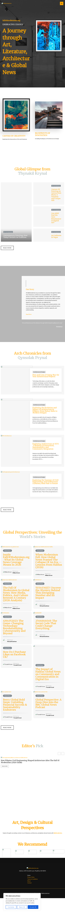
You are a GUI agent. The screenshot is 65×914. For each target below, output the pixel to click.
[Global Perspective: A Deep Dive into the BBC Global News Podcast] (40, 691)
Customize (11, 907)
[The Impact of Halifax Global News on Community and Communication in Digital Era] (48, 653)
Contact (29, 883)
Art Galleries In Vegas (56, 236)
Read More (5, 766)
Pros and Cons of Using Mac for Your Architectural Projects (45, 376)
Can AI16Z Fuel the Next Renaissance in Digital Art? (56, 217)
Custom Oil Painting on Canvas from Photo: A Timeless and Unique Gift (56, 194)
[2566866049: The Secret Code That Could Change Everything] (37, 612)
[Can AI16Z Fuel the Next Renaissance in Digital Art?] (41, 216)
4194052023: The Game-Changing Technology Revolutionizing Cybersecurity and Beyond (14, 627)
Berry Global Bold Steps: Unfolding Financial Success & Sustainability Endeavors (15, 704)
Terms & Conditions (32, 879)
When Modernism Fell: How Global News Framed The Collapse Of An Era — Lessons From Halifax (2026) (48, 561)
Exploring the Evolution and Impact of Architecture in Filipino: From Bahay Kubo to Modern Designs (44, 410)
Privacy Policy (31, 877)
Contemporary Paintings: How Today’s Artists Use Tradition (15, 236)
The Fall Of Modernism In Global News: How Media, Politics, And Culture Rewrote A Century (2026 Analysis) (16, 594)
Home (28, 875)
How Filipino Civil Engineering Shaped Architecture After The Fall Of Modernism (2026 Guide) (30, 761)
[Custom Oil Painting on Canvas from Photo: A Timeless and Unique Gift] (41, 193)
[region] (22, 902)
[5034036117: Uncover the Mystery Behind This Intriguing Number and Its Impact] (37, 579)
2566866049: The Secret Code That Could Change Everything (46, 624)
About (29, 881)
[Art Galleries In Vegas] (41, 235)
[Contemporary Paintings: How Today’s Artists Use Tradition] (16, 212)
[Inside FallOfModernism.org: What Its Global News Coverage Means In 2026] (10, 546)
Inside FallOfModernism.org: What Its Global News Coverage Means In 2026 (16, 559)
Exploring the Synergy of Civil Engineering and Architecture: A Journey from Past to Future (45, 481)
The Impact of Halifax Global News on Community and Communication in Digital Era (48, 674)
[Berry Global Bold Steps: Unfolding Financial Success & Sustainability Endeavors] (6, 691)
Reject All (22, 907)
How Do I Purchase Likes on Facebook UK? (14, 654)
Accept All (33, 907)
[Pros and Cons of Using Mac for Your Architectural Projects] (16, 371)
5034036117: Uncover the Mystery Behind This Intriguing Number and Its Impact (48, 592)
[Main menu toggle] (61, 3)
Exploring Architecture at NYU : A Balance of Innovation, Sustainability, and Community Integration (45, 446)
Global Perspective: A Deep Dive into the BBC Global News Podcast (48, 703)
